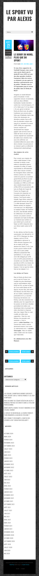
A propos (23, 568)
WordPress (12, 564)
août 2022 (7, 473)
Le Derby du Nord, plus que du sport (23, 57)
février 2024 (8, 439)
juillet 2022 (8, 476)
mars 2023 (7, 455)
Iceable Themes (25, 564)
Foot (22, 64)
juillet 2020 (8, 547)
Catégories (8, 376)
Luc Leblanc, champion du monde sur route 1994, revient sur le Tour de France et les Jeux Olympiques (19, 395)
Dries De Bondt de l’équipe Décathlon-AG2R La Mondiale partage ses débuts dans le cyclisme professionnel (19, 402)
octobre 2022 (8, 470)
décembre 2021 (9, 495)
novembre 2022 (9, 467)
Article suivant (26, 351)
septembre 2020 (9, 541)
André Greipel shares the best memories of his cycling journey (19, 409)
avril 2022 (7, 486)
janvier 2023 (8, 461)
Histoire (26, 64)
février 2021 (8, 526)
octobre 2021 (8, 501)
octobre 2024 (8, 433)
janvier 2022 (8, 492)
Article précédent (14, 351)
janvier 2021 (8, 529)
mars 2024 (7, 436)
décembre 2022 (9, 464)
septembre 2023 (9, 446)
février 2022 (8, 489)
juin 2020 (7, 550)
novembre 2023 (9, 443)
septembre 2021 (9, 504)
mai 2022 (7, 483)
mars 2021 (7, 523)
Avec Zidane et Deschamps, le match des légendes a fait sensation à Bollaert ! (17, 419)
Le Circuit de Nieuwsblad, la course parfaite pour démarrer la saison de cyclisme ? (18, 414)
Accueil (17, 568)
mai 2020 (7, 553)
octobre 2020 (8, 538)
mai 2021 (7, 516)
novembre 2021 (9, 498)
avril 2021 (7, 519)
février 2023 (8, 458)
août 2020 (7, 544)
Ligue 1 (31, 64)
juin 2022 (7, 479)
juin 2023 (7, 452)
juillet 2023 (8, 449)
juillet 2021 (8, 510)
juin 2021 (7, 513)
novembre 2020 (9, 535)
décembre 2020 (9, 532)
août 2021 (7, 507)
